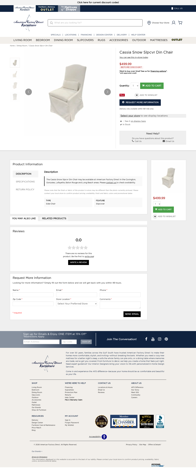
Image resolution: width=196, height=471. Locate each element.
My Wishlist (69, 425)
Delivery (122, 35)
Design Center (104, 35)
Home (12, 45)
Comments (106, 299)
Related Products (54, 218)
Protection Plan (71, 392)
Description (23, 174)
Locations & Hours (105, 387)
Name (16, 290)
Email (59, 290)
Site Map (142, 444)
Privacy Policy (131, 444)
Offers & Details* (154, 444)
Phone (103, 290)
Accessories (118, 40)
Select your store (130, 116)
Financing (86, 35)
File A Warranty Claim (73, 400)
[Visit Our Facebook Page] (146, 339)
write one (89, 257)
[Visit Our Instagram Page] (159, 339)
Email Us (169, 141)
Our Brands (36, 407)
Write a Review (78, 262)
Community (135, 395)
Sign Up (86, 342)
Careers (134, 397)
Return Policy (25, 190)
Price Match (36, 428)
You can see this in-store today (133, 57)
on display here (138, 121)
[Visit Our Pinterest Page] (166, 339)
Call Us (137, 141)
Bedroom (43, 40)
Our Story (135, 390)
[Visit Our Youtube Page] (153, 339)
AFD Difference (137, 387)
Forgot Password (72, 422)
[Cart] (180, 22)
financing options (158, 71)
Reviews (101, 392)
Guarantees (69, 390)
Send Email (132, 314)
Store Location (63, 299)
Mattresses (158, 40)
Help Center (138, 35)
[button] (158, 23)
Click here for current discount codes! (98, 2)
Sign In (67, 420)
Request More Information (142, 102)
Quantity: (124, 86)
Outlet (177, 40)
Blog (33, 430)
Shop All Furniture (39, 410)
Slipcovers (85, 40)
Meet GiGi (135, 392)
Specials (56, 35)
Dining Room (63, 40)
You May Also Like (24, 218)
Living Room (22, 40)
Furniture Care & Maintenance (43, 425)
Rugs (101, 40)
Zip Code (17, 299)
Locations (70, 35)
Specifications (25, 182)
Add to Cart (153, 86)
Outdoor (139, 40)
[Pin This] (122, 96)
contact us (111, 183)
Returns (68, 395)
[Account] (173, 22)
